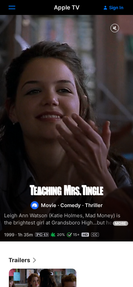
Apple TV (66, 7)
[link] (23, 260)
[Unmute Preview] (114, 28)
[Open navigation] (16, 7)
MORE (120, 223)
